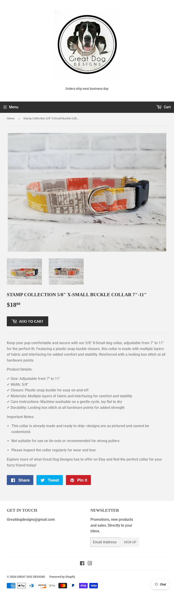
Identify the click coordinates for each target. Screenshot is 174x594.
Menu (13, 107)
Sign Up (130, 542)
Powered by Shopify (62, 576)
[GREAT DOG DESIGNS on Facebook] (82, 564)
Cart (167, 107)
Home (10, 118)
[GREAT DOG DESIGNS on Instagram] (90, 564)
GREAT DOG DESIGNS (31, 576)
